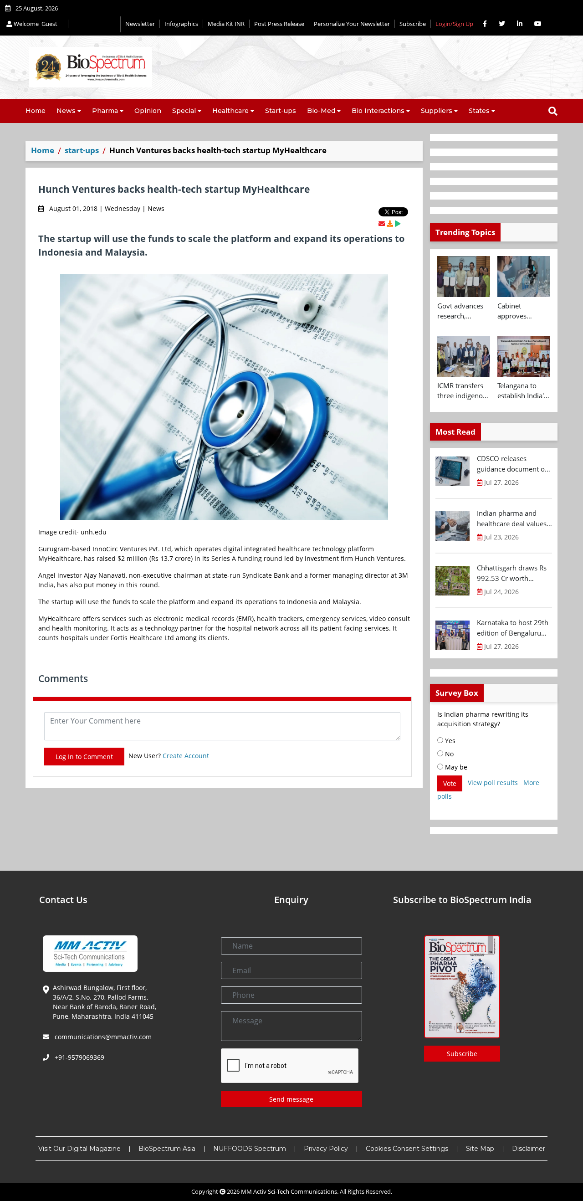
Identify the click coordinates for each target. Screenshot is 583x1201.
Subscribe (412, 24)
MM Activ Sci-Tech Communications (289, 1191)
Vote (449, 783)
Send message (291, 1099)
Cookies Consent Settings (407, 1149)
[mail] (381, 223)
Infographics (181, 24)
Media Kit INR (226, 24)
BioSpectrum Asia (166, 1149)
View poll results (493, 782)
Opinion (147, 111)
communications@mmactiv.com (102, 1036)
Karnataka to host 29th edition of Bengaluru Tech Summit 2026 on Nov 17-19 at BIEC (512, 628)
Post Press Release (279, 24)
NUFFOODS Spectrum (249, 1149)
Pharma (105, 111)
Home (36, 111)
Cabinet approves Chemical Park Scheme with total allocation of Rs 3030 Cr (520, 311)
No (448, 753)
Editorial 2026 (94, 24)
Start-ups (280, 111)
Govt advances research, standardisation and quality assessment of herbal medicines (461, 311)
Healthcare (230, 111)
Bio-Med (321, 111)
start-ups (82, 150)
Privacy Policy (326, 1149)
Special (184, 111)
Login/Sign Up (454, 24)
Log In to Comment (84, 756)
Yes (449, 740)
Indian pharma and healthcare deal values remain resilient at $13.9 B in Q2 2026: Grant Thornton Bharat (512, 518)
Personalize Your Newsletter (352, 24)
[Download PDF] (390, 223)
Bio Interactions (378, 111)
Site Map (480, 1149)
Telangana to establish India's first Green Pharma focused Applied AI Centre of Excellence (522, 391)
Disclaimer (528, 1149)
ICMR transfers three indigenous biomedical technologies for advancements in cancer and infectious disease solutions (463, 391)
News (66, 111)
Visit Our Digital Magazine (79, 1149)
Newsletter (140, 24)
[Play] (397, 223)
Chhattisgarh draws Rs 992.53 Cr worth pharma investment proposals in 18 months (514, 573)
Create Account (186, 755)
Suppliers (436, 111)
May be (455, 767)
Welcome (34, 24)
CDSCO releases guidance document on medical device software (513, 464)
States (479, 111)
